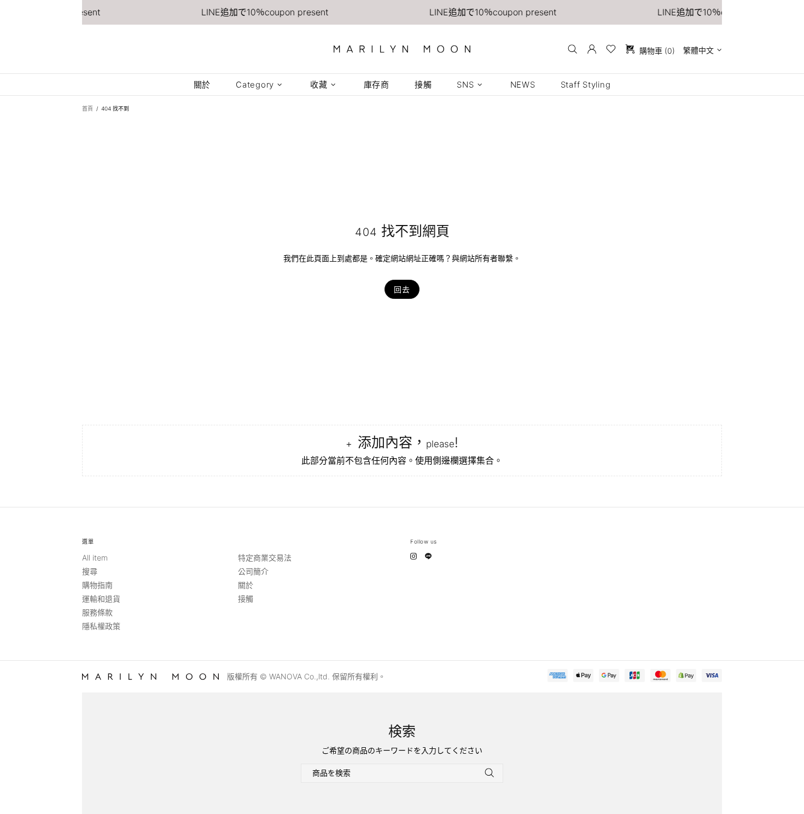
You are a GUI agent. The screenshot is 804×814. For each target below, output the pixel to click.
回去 (402, 289)
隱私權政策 (101, 626)
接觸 (245, 598)
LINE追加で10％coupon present (254, 12)
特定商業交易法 (265, 557)
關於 (245, 585)
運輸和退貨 (101, 598)
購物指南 (97, 585)
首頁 (87, 108)
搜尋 (89, 571)
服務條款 (97, 612)
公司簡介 (253, 571)
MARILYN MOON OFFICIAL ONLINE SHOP (402, 49)
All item (95, 557)
